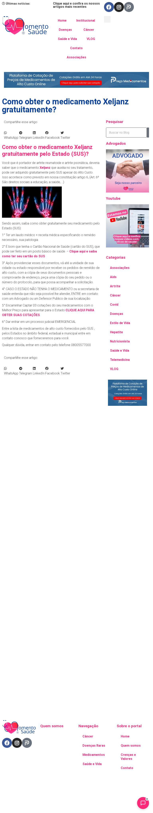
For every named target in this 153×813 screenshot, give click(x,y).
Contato (76, 48)
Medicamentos (93, 755)
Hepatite (116, 332)
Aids (113, 277)
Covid (114, 304)
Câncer (88, 30)
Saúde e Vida (67, 39)
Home (62, 20)
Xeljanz (45, 168)
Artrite (115, 286)
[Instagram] (119, 7)
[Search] (148, 133)
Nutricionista (120, 341)
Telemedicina (120, 360)
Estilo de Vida (120, 323)
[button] (107, 19)
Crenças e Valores (128, 757)
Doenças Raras (93, 745)
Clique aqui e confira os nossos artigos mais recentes (76, 5)
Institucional (85, 20)
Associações (76, 57)
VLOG (91, 39)
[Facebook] (109, 7)
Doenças (65, 30)
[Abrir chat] (143, 803)
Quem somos (131, 745)
